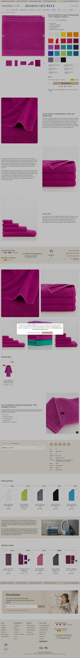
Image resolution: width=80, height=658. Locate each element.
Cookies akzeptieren (47, 332)
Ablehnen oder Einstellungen (34, 332)
